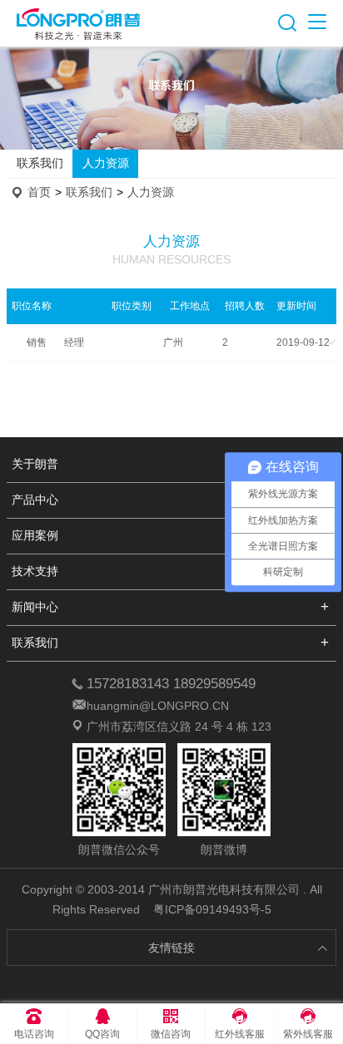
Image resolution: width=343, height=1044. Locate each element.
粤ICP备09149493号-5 (212, 909)
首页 (39, 192)
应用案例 (35, 535)
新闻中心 (35, 606)
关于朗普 (35, 463)
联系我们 (40, 163)
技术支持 (35, 571)
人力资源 (105, 163)
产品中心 (35, 499)
